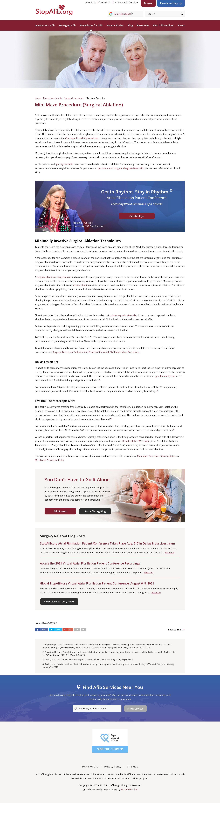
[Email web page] (83, 629)
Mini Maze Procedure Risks (49, 460)
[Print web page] (77, 629)
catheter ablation (80, 285)
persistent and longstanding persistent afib (121, 168)
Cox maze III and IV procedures (81, 138)
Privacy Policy (112, 766)
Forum (181, 25)
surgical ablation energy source (54, 276)
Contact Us (104, 2)
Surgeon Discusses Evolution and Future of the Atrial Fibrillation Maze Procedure (96, 352)
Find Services (135, 708)
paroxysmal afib (64, 164)
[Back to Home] (54, 10)
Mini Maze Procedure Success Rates (156, 456)
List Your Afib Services (125, 2)
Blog (130, 25)
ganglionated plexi (165, 376)
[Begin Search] (181, 14)
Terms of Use (90, 766)
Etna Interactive (129, 789)
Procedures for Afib (91, 25)
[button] (68, 629)
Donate (148, 3)
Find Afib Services (163, 25)
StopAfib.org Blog (95, 511)
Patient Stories (115, 25)
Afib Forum (60, 511)
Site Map (132, 766)
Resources (143, 25)
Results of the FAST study (135, 441)
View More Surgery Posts (59, 601)
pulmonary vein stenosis (123, 315)
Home (38, 98)
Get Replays (136, 216)
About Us (90, 2)
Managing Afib (67, 25)
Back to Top (175, 629)
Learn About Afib (45, 25)
